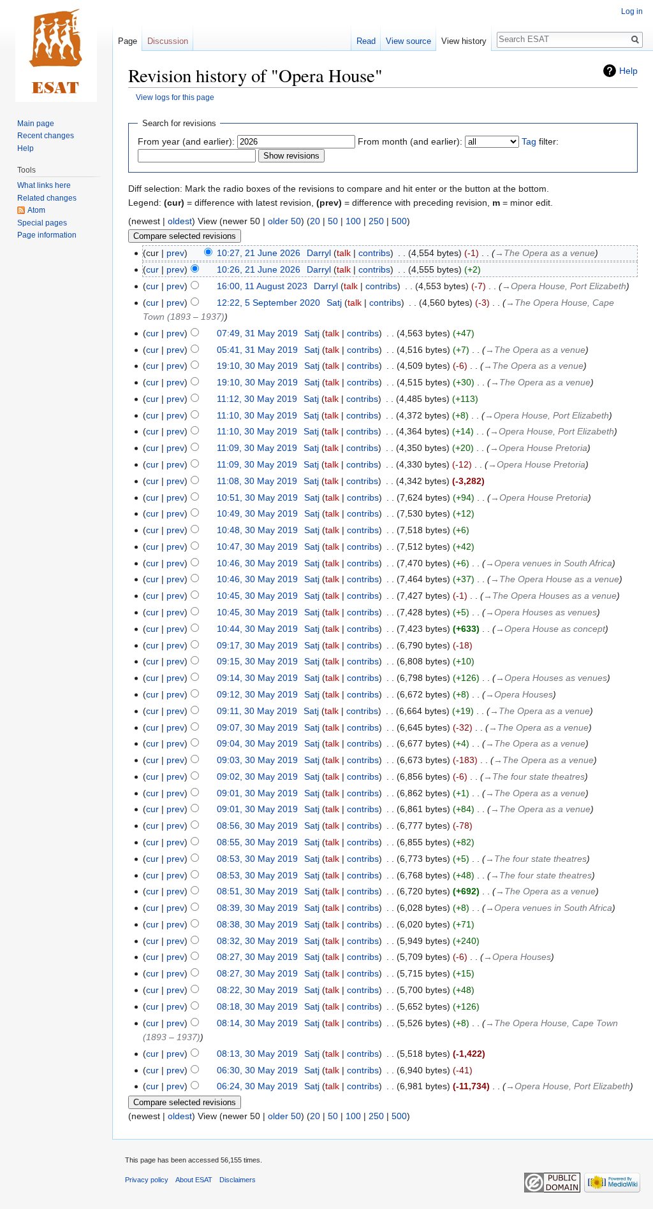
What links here (44, 185)
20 (315, 221)
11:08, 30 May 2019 (257, 481)
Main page (35, 123)
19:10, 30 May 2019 (257, 366)
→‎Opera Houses (519, 694)
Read (366, 41)
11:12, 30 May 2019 (257, 399)
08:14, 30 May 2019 (257, 1023)
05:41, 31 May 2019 (257, 350)
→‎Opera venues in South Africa (548, 563)
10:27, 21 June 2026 (258, 253)
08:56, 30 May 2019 (257, 825)
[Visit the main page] (56, 51)
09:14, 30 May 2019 (257, 678)
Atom (36, 210)
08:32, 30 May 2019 (257, 941)
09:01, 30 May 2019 (257, 793)
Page (127, 41)
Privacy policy (146, 1180)
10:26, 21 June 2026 (258, 269)
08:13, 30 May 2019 (257, 1053)
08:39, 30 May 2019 (257, 908)
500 (399, 221)
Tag (529, 141)
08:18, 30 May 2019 (257, 1006)
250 (376, 221)
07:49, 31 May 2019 (257, 333)
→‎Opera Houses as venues (541, 612)
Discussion (167, 41)
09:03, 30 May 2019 (257, 760)
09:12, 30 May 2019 (257, 694)
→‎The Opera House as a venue (554, 579)
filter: (540, 141)
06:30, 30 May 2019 (257, 1070)
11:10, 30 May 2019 (257, 415)
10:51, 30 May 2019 (257, 497)
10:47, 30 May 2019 (257, 546)
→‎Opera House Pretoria (538, 448)
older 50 (284, 221)
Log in (632, 11)
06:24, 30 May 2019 (257, 1086)
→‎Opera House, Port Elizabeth (564, 286)
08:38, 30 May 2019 (257, 924)
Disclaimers (237, 1180)
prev (175, 253)
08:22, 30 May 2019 (257, 990)
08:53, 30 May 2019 (257, 859)
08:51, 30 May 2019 (257, 891)
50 (333, 221)
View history (464, 41)
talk (344, 253)
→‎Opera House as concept (550, 629)
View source (408, 41)
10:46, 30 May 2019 (257, 563)
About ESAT (193, 1180)
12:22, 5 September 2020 (268, 302)
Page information (47, 235)
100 (353, 221)
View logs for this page (175, 97)
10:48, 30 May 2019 (257, 530)
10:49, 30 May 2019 (257, 513)
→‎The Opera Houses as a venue (550, 595)
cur (152, 269)
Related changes (47, 198)
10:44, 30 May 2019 (257, 629)
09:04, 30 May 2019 (257, 743)
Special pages (42, 222)
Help (628, 71)
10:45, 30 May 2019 (257, 595)
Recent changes (45, 135)
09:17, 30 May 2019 (257, 645)
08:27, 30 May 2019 (257, 957)
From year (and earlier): (186, 141)
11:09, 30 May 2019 (257, 448)
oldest (180, 221)
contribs (374, 253)
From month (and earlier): (410, 141)
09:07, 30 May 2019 (257, 727)
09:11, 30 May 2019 (257, 711)
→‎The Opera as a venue (545, 253)
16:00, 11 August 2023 (262, 286)
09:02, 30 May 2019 (257, 776)
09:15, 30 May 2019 (257, 661)
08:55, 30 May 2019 (257, 842)
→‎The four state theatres (534, 776)
